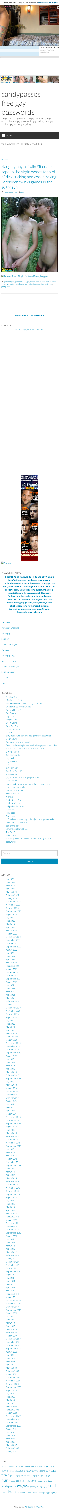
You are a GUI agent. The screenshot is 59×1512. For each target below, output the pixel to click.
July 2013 (10, 1200)
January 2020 (11, 1039)
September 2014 (13, 1165)
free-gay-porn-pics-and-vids (18, 742)
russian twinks (11, 284)
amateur (12, 1467)
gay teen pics (9, 281)
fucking (23, 1470)
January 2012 (11, 1258)
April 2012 (10, 1248)
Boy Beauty (11, 713)
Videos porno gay (9, 644)
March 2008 (11, 1406)
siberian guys (34, 284)
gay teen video (20, 281)
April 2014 (10, 1174)
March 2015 (11, 1155)
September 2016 (13, 1123)
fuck (18, 1471)
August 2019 (11, 1056)
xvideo (4, 683)
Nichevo (9, 796)
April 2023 (10, 927)
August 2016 (11, 1126)
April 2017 (10, 1110)
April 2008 (10, 1403)
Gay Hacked (11, 761)
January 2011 (11, 1297)
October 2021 (12, 975)
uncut (29, 1492)
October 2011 (12, 1268)
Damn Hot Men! (13, 729)
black (41, 1466)
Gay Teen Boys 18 (14, 771)
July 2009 (10, 1355)
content (4, 160)
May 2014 (10, 1171)
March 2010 (11, 1329)
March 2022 (11, 962)
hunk (5, 1480)
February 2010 (12, 1332)
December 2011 (13, 1261)
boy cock (10, 716)
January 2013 (11, 1220)
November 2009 (13, 1342)
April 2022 (10, 959)
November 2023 (13, 904)
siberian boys (23, 284)
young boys (5, 286)
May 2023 (10, 924)
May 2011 (10, 1284)
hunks (13, 1481)
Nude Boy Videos (13, 803)
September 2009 (13, 1348)
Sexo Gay (5, 622)
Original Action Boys (15, 806)
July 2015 (10, 1149)
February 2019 (12, 1075)
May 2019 (10, 1065)
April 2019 (10, 1068)
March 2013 (11, 1213)
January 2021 (11, 1004)
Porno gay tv (6, 650)
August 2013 (11, 1197)
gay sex (37, 1475)
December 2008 (13, 1377)
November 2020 (13, 1010)
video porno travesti (10, 661)
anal (18, 1466)
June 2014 (10, 1168)
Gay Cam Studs (13, 755)
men (34, 1480)
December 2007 (13, 1416)
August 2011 (11, 1274)
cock (51, 1466)
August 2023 (11, 914)
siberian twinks (46, 284)
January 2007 (11, 1451)
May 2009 (10, 1361)
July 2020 (10, 1020)
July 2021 (10, 985)
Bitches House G (13, 710)
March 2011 (11, 1290)
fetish (13, 1471)
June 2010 (10, 1319)
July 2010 (10, 1316)
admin (22, 192)
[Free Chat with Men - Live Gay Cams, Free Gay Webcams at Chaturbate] (29, 79)
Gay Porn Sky (12, 767)
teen (4, 1492)
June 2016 (10, 1130)
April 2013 (10, 1210)
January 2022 (11, 969)
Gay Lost (10, 764)
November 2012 (13, 1226)
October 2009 (12, 1345)
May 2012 (10, 1245)
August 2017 (11, 1101)
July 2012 (10, 1239)
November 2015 (13, 1142)
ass (21, 1466)
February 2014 (12, 1181)
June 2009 (10, 1358)
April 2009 (10, 1364)
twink (13, 1491)
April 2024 (10, 888)
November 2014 (13, 1162)
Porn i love (10, 816)
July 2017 (10, 1104)
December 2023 (13, 901)
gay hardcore (38, 1470)
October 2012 (12, 1229)
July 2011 (10, 1277)
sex (14, 1486)
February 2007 (12, 1448)
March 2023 (11, 930)
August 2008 (11, 1390)
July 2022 (10, 953)
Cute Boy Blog (12, 726)
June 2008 (10, 1396)
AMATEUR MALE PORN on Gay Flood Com (24, 703)
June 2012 (10, 1242)
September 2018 (13, 1078)
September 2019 (13, 1052)
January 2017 (11, 1113)
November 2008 (13, 1380)
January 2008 (11, 1412)
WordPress (41, 1507)
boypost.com (11, 719)
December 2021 (13, 972)
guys (48, 1475)
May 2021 (10, 991)
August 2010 (11, 1313)
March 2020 (11, 1033)
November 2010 (13, 1303)
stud (52, 1485)
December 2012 (13, 1223)
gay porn (13, 1475)
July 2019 (10, 1059)
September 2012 (13, 1232)
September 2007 (13, 1425)
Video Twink (11, 835)
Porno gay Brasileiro (10, 627)
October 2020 (12, 1014)
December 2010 (13, 1300)
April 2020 (10, 1030)
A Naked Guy (11, 697)
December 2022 (13, 937)
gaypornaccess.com (25, 1475)
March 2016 (11, 1133)
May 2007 (10, 1438)
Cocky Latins (11, 722)
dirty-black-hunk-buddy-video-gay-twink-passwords (28, 735)
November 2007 (13, 1419)
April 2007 (10, 1441)
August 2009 (11, 1351)
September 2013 (13, 1194)
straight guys (42, 1486)
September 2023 (13, 911)
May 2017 (10, 1107)
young (45, 1492)
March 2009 (11, 1368)
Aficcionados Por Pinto (16, 700)
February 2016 (12, 1136)
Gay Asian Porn (12, 751)
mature (29, 1481)
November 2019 (13, 1046)
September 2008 (13, 1387)
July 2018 (10, 1081)
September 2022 (13, 946)
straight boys (32, 1487)
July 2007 (10, 1432)
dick (8, 1470)
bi (37, 1466)
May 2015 (10, 1152)
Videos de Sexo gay (10, 666)
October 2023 (12, 908)
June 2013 (10, 1204)
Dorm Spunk (11, 738)
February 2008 (12, 1409)
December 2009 (13, 1339)
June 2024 (10, 882)
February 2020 (12, 1036)
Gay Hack (10, 758)
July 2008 (10, 1393)
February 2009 (12, 1371)
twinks (22, 1492)
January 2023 (11, 933)
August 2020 (11, 1017)
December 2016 (13, 1117)
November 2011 (13, 1265)
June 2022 (10, 956)
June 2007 (10, 1435)
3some (4, 1466)
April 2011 (10, 1287)
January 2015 (11, 1158)
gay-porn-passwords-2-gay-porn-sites (22, 777)
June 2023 (10, 920)
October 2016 (12, 1120)
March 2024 (11, 892)
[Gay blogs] (6, 562)
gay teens (31, 281)
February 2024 (12, 895)
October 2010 (12, 1306)
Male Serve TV (12, 793)
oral (45, 1481)
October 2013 (12, 1191)
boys (46, 1466)
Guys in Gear (11, 780)
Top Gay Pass (12, 832)
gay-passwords (12, 774)
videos (40, 1492)
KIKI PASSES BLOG (14, 790)
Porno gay (5, 633)
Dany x (9, 732)
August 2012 (11, 1236)
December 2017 (13, 1091)
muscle (40, 1481)
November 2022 (13, 940)
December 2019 (13, 1043)
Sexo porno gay (8, 672)
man (22, 1480)
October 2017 (12, 1097)
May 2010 (10, 1322)
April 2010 (10, 1326)
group (43, 1476)
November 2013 (13, 1187)
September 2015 (13, 1146)
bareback (30, 1466)
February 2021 (12, 1001)
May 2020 (10, 1027)
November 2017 (13, 1094)
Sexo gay (5, 639)
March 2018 (11, 1084)
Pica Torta (10, 812)
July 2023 (10, 917)
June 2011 (10, 1281)
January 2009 (11, 1374)
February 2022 (12, 966)
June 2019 (10, 1062)
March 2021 (11, 998)
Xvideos (4, 677)
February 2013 (12, 1216)
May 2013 (10, 1207)
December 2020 (13, 1007)
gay (29, 1470)
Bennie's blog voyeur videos (18, 706)
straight (21, 1486)
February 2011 (12, 1294)
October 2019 (12, 1049)
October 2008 (12, 1384)
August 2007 (11, 1429)
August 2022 (11, 949)
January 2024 (11, 898)
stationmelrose (12, 825)
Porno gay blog (7, 655)
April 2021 (10, 994)
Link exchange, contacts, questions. (29, 329)
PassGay (9, 809)
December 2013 (13, 1184)
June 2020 (10, 1023)
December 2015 (13, 1139)
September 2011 (13, 1271)
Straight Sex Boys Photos (17, 829)
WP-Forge (29, 1507)
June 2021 (10, 988)
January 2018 (11, 1088)
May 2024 (10, 885)
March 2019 (11, 1072)
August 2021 (11, 982)
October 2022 (12, 943)
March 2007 (11, 1445)
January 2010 (11, 1335)
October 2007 (12, 1422)
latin (17, 1480)
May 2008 (10, 1400)
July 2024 (10, 879)
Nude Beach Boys (14, 800)
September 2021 (13, 978)
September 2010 (13, 1310)
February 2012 (12, 1255)
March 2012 (11, 1252)
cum (3, 1470)
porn (10, 1486)
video (35, 1492)
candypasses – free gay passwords (23, 103)
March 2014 (11, 1178)
